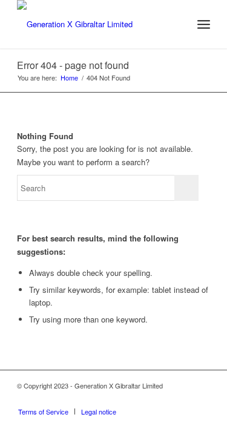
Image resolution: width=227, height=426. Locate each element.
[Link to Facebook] (201, 399)
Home (69, 77)
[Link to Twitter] (183, 399)
